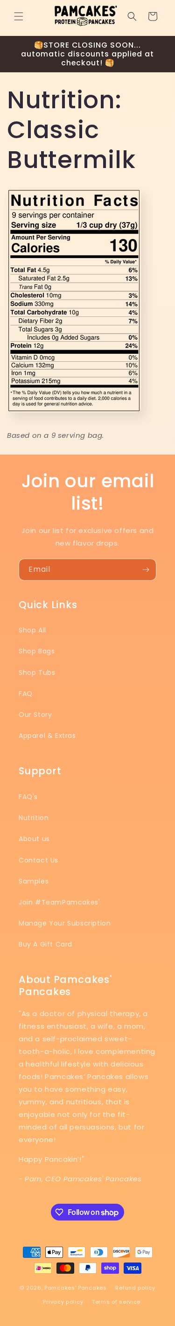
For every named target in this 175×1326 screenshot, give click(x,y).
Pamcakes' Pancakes (75, 1287)
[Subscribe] (145, 570)
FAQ (26, 693)
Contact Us (38, 860)
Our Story (35, 714)
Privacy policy (63, 1301)
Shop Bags (37, 651)
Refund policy (135, 1287)
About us (34, 838)
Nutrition (34, 817)
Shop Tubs (37, 672)
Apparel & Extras (47, 735)
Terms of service (116, 1301)
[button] (18, 16)
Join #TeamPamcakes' (59, 902)
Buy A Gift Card (45, 944)
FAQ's (28, 796)
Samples (34, 881)
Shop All (32, 630)
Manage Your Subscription (65, 923)
